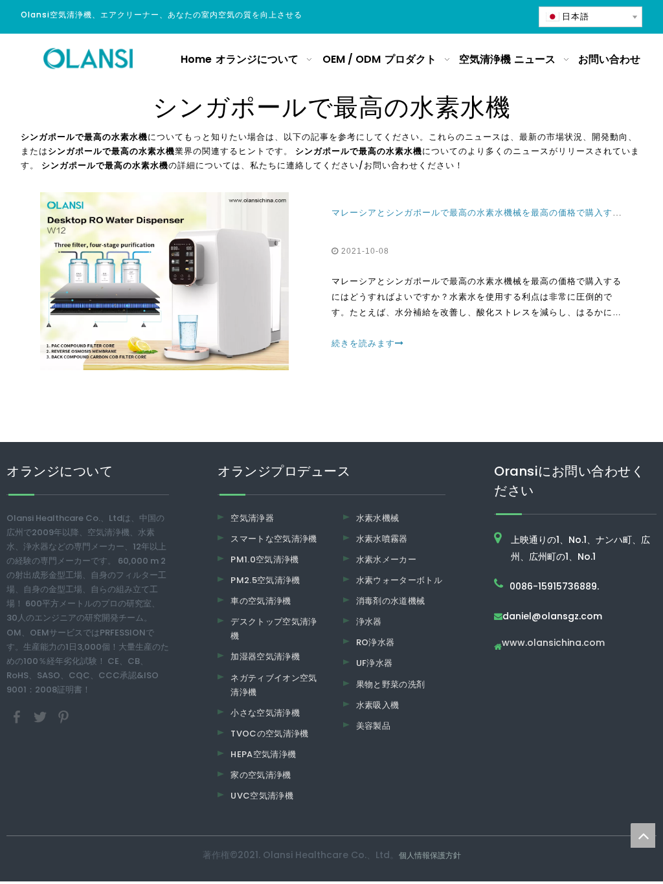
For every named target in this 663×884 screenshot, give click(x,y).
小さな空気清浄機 (265, 713)
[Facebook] (18, 716)
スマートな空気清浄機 (273, 539)
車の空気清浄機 (260, 601)
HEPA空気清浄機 (263, 754)
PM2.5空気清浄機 (265, 580)
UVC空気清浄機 (261, 796)
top (643, 835)
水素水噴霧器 (382, 539)
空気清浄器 (252, 518)
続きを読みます (363, 343)
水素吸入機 (377, 705)
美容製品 (373, 726)
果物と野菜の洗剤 (390, 684)
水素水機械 (377, 518)
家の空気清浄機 (260, 775)
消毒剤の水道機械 (390, 601)
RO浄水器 (375, 642)
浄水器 (369, 621)
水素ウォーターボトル (399, 580)
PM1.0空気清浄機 (264, 559)
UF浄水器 (374, 663)
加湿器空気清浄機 (265, 656)
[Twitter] (41, 716)
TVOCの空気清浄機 (269, 733)
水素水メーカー (386, 559)
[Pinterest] (63, 716)
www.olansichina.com (553, 643)
